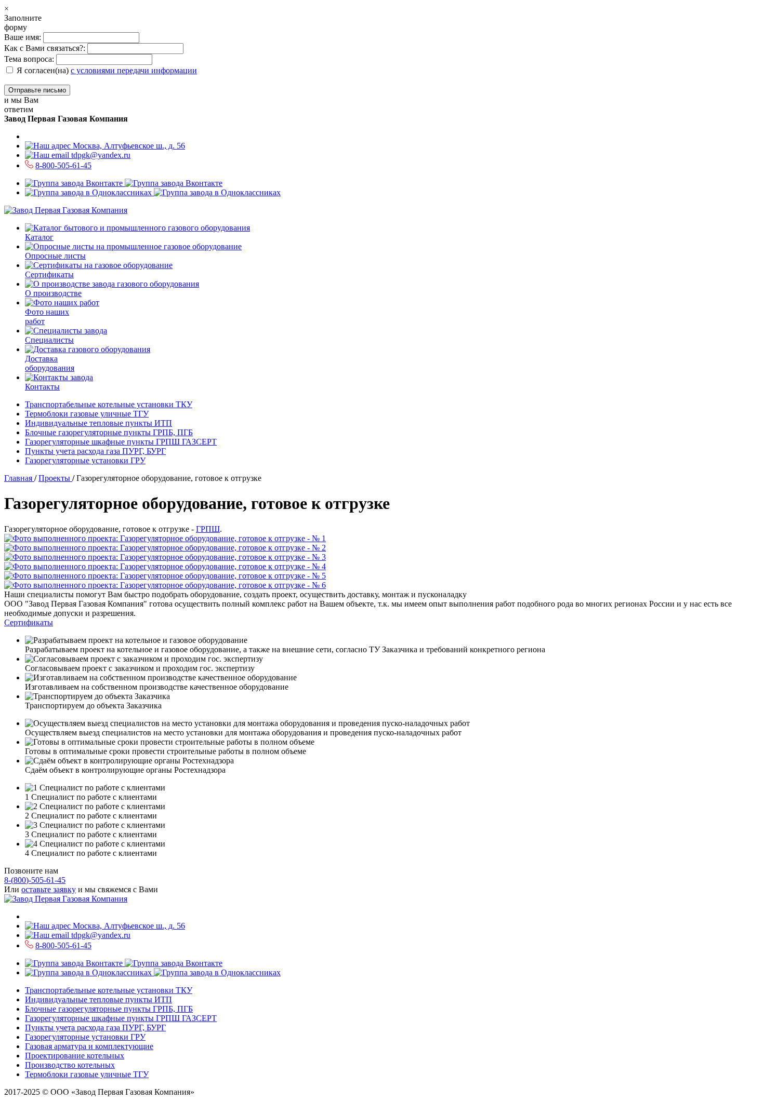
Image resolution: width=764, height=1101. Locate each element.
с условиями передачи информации (134, 70)
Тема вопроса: (29, 59)
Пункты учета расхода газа (95, 451)
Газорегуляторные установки (85, 460)
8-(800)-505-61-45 (34, 880)
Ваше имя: (23, 37)
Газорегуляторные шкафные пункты (121, 441)
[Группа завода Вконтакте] (123, 183)
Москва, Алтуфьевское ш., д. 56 (128, 145)
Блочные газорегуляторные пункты (109, 432)
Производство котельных (70, 1064)
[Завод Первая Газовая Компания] (65, 210)
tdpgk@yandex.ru (99, 155)
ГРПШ (208, 529)
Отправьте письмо (37, 90)
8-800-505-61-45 (63, 165)
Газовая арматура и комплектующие (89, 1046)
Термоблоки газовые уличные (87, 413)
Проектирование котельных (74, 1055)
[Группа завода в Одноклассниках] (153, 192)
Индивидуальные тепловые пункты (98, 423)
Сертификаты (28, 622)
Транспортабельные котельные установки (108, 404)
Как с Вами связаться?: (44, 48)
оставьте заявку (48, 889)
